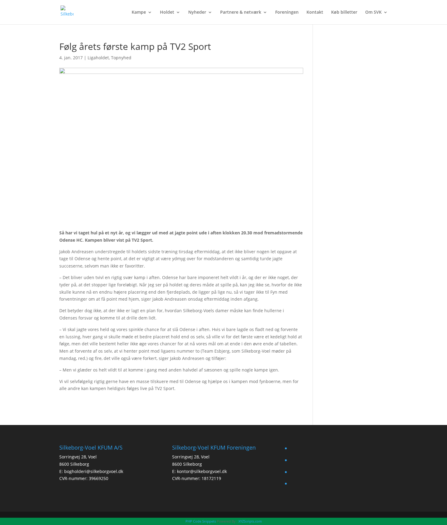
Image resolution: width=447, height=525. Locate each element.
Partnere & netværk (240, 12)
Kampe (139, 12)
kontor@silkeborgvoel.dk (202, 471)
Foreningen (287, 12)
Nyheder (197, 12)
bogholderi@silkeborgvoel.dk (93, 471)
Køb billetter (344, 12)
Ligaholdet (98, 57)
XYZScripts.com (250, 521)
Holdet (167, 12)
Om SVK (373, 12)
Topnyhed (121, 57)
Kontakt (315, 12)
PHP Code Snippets (200, 521)
